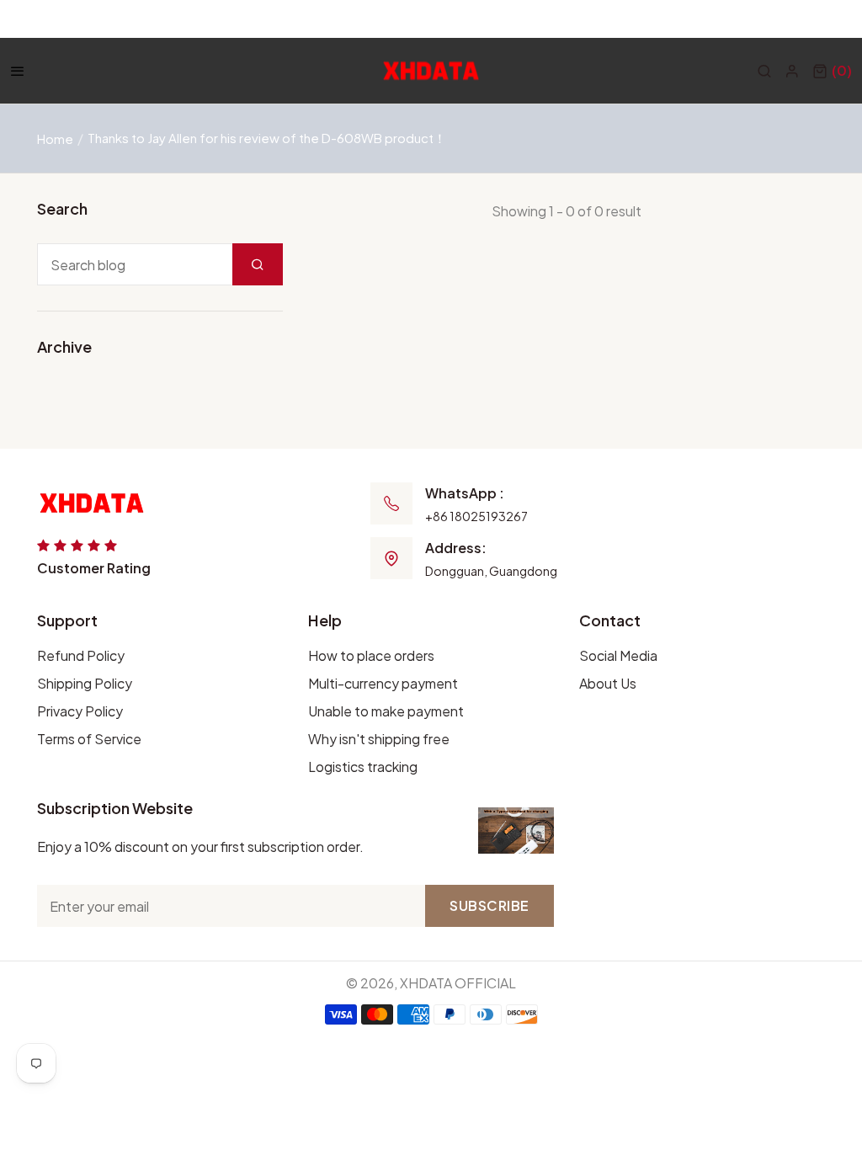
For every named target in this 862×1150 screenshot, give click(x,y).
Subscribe (489, 905)
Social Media (618, 655)
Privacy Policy (80, 711)
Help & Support (804, 19)
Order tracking (686, 19)
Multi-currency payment (383, 683)
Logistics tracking (363, 766)
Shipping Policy (84, 683)
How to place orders (371, 655)
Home (55, 138)
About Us (607, 683)
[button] (832, 70)
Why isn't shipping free (379, 739)
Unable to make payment (386, 711)
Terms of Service (89, 739)
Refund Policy (81, 655)
